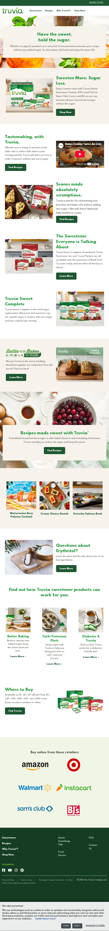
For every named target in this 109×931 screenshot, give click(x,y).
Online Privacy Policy (45, 919)
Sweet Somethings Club (64, 841)
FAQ (91, 838)
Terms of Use (26, 880)
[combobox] (94, 3)
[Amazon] (35, 765)
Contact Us (93, 847)
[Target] (74, 765)
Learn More (66, 276)
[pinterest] (22, 870)
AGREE (66, 926)
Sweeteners (36, 11)
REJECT (77, 926)
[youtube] (10, 870)
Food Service (62, 854)
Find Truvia (15, 711)
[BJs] (74, 810)
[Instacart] (74, 787)
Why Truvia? (63, 11)
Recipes (49, 11)
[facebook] (3, 870)
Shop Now (79, 11)
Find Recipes (16, 167)
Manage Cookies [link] (47, 880)
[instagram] (16, 870)
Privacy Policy (8, 880)
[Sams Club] (35, 810)
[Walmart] (35, 787)
